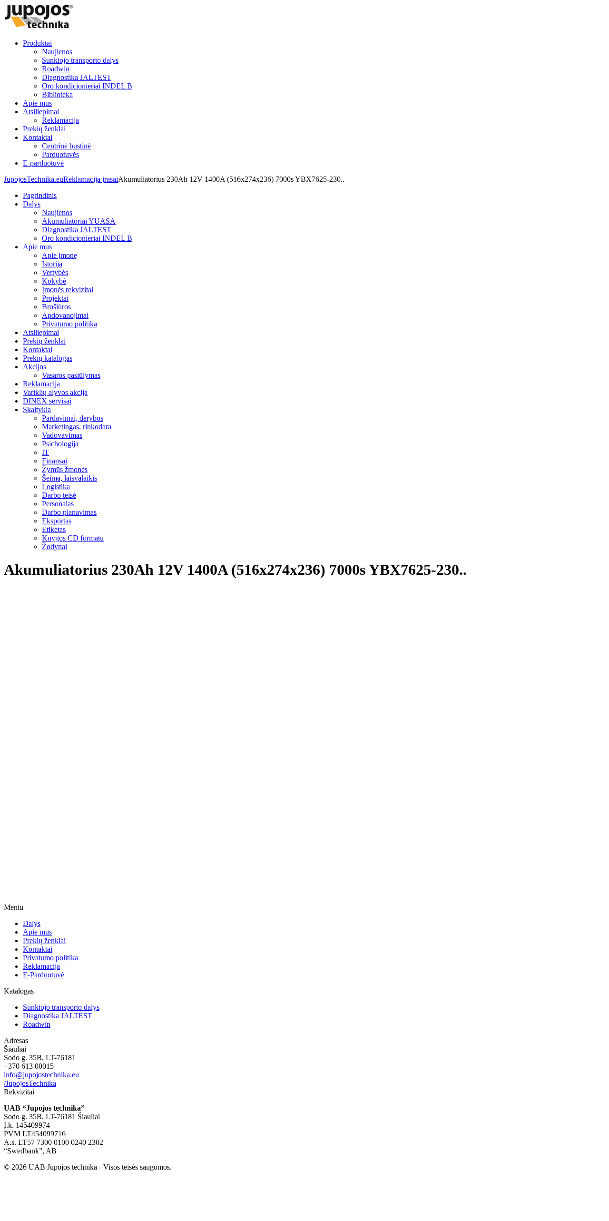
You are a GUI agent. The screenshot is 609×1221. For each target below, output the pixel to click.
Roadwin (55, 69)
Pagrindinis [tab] (40, 195)
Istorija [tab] (52, 264)
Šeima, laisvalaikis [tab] (69, 478)
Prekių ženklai (44, 129)
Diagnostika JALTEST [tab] (76, 230)
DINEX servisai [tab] (47, 401)
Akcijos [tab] (34, 367)
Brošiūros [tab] (56, 307)
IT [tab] (45, 452)
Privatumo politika (50, 958)
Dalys (31, 923)
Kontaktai (37, 137)
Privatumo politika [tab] (69, 324)
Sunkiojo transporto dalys (80, 60)
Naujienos (57, 52)
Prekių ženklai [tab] (44, 341)
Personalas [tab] (58, 504)
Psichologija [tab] (60, 444)
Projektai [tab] (55, 298)
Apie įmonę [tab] (59, 255)
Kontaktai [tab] (37, 349)
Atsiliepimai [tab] (41, 332)
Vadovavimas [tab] (62, 435)
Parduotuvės (60, 154)
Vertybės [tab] (55, 272)
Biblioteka (57, 94)
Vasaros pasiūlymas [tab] (71, 375)
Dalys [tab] (31, 204)
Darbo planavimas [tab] (69, 512)
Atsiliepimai (41, 112)
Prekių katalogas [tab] (47, 358)
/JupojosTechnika (30, 1083)
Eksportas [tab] (56, 521)
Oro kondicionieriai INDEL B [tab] (87, 238)
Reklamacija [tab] (41, 384)
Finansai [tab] (54, 461)
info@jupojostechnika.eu (41, 1075)
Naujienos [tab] (57, 212)
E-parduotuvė (43, 163)
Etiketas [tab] (54, 529)
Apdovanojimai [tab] (65, 315)
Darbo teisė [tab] (59, 495)
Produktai (37, 43)
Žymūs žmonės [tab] (65, 469)
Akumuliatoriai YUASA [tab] (79, 221)
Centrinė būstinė (66, 146)
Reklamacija (60, 120)
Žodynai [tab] (54, 546)
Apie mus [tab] (37, 247)
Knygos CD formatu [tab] (73, 538)
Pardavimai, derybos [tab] (72, 418)
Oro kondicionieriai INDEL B (87, 86)
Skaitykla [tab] (37, 409)
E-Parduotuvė (43, 975)
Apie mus (37, 103)
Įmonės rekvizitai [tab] (67, 290)
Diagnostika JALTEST (76, 77)
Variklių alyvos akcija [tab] (55, 392)
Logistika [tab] (56, 486)
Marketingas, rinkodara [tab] (76, 427)
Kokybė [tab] (54, 281)
